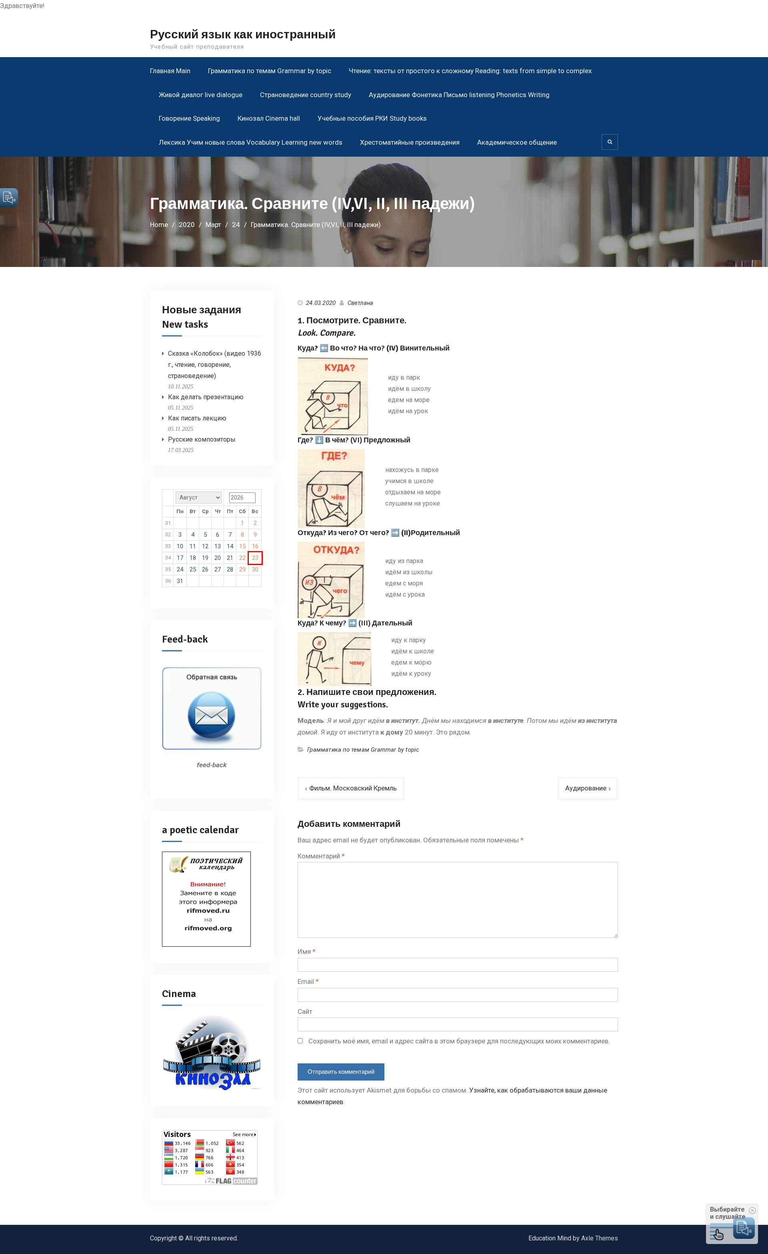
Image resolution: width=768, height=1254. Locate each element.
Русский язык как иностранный (243, 34)
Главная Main (170, 71)
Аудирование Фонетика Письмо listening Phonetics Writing (459, 95)
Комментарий (321, 856)
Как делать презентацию (206, 397)
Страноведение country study (305, 95)
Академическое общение (517, 142)
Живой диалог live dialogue (200, 95)
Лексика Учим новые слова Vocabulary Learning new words (250, 142)
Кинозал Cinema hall (269, 118)
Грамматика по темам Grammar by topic (269, 71)
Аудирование (585, 788)
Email (308, 981)
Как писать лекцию (197, 418)
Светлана (361, 303)
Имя (307, 951)
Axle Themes (599, 1238)
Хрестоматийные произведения (410, 142)
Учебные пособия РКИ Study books (372, 118)
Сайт (305, 1011)
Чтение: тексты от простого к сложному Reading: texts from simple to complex (470, 71)
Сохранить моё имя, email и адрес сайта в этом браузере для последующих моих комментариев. (459, 1041)
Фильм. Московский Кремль (353, 788)
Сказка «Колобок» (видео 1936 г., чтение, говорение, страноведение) (214, 365)
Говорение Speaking (189, 118)
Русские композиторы (202, 439)
